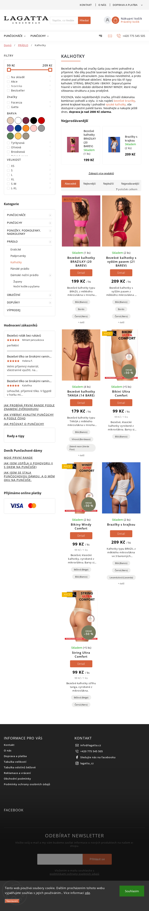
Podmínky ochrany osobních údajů (27, 784)
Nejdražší (108, 183)
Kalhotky (16, 262)
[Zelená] (11, 136)
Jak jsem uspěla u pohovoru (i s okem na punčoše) (28, 465)
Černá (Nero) (81, 316)
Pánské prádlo (19, 268)
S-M (31, 184)
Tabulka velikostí (15, 761)
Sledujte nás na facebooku (98, 757)
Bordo (81, 309)
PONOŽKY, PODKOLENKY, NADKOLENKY (24, 232)
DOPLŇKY (13, 302)
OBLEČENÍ (13, 295)
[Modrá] (19, 128)
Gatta (31, 107)
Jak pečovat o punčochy (24, 424)
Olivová (31, 147)
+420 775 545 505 (91, 751)
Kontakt (86, 5)
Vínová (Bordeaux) (81, 439)
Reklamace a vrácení (17, 773)
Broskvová (31, 152)
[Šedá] (42, 128)
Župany (17, 281)
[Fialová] (11, 128)
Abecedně (70, 183)
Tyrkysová (31, 143)
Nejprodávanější (130, 183)
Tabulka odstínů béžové (20, 767)
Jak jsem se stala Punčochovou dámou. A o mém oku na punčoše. (29, 476)
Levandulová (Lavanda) (121, 577)
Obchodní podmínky (17, 778)
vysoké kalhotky (116, 104)
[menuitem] (15, 36)
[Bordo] (26, 120)
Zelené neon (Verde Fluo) (79, 448)
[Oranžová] (26, 128)
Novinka (31, 86)
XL (31, 179)
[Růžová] (34, 128)
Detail (81, 273)
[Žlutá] (19, 136)
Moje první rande (18, 457)
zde (87, 893)
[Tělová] (26, 136)
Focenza (31, 102)
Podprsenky (18, 256)
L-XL (31, 188)
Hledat (84, 20)
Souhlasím (132, 891)
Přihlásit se (97, 859)
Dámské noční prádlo (24, 275)
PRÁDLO (12, 241)
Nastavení (12, 901)
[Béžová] (11, 120)
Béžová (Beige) (81, 569)
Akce (31, 81)
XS (31, 166)
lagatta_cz (87, 763)
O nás (102, 5)
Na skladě (31, 77)
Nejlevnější (89, 183)
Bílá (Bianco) (81, 302)
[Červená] (42, 120)
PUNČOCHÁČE (16, 215)
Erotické (15, 249)
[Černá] (34, 120)
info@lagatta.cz (90, 745)
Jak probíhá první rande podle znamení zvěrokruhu (29, 407)
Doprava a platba (125, 5)
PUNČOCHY (14, 223)
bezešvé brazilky (124, 101)
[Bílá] (19, 120)
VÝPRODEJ (13, 310)
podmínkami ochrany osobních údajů (74, 874)
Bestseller (31, 90)
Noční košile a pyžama (26, 286)
